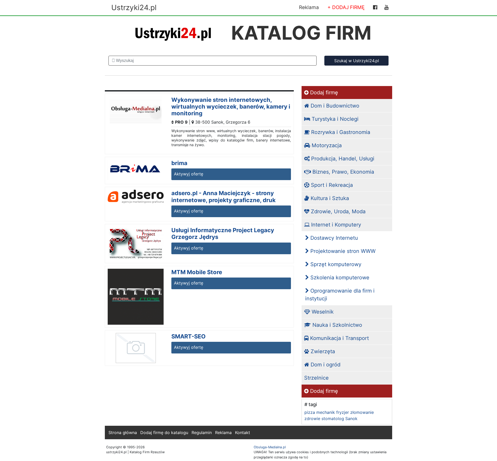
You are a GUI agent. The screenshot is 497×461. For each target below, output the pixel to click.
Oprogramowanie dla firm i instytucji (340, 295)
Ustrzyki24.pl (134, 7)
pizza (309, 412)
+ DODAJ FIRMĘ (345, 7)
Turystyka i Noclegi (334, 119)
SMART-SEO (188, 336)
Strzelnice (316, 378)
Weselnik (322, 312)
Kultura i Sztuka (329, 198)
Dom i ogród (324, 364)
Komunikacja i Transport (339, 338)
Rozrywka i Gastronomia (340, 132)
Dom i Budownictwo (334, 106)
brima (179, 163)
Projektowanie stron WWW (342, 251)
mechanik (325, 412)
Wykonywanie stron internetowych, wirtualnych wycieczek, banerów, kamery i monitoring (230, 106)
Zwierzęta (322, 351)
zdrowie (312, 418)
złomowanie (362, 412)
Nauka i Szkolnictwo (336, 325)
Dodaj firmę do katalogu (164, 432)
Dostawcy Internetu (333, 238)
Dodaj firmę (323, 92)
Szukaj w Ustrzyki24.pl (356, 60)
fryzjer (342, 412)
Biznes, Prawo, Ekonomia (342, 172)
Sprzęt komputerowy (335, 264)
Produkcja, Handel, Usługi (342, 158)
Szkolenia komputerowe (339, 277)
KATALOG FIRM (301, 32)
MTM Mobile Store (196, 272)
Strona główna (122, 432)
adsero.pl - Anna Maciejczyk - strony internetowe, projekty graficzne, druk (223, 196)
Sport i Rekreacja (331, 185)
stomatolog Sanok (339, 418)
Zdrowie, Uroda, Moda (337, 211)
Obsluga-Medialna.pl (270, 447)
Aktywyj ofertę (188, 173)
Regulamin (202, 432)
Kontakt (242, 432)
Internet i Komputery (335, 225)
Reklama (309, 7)
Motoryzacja (326, 145)
